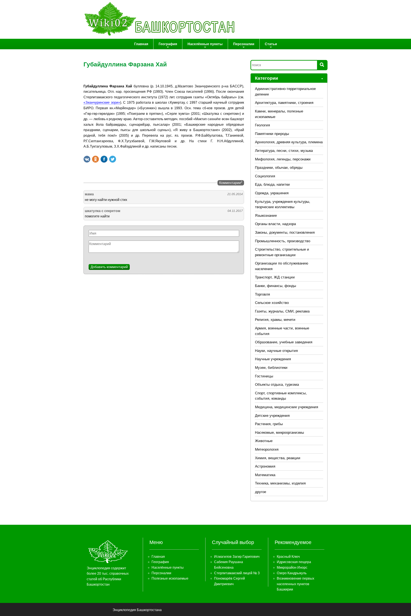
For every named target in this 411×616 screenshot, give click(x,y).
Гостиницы (264, 376)
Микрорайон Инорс (292, 567)
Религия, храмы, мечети (275, 320)
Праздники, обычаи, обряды (278, 168)
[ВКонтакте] (86, 159)
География (168, 44)
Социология (265, 176)
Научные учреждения (273, 359)
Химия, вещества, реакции (277, 458)
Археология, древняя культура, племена (289, 142)
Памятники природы (272, 134)
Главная (141, 44)
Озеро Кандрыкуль (292, 573)
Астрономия (265, 466)
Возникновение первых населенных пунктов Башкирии (295, 584)
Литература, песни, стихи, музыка (284, 151)
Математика (265, 475)
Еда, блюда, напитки (272, 184)
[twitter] (112, 159)
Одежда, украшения (272, 193)
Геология (262, 125)
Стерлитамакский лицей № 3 (237, 573)
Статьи (271, 44)
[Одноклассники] (95, 159)
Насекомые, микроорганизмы (279, 433)
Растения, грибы (269, 424)
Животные (264, 441)
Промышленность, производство (282, 241)
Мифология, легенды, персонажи (283, 159)
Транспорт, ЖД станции (275, 277)
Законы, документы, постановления (285, 232)
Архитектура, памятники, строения (284, 103)
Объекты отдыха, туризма (277, 385)
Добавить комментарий (109, 267)
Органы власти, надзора (275, 224)
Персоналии (243, 44)
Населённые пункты (205, 44)
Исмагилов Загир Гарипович (236, 556)
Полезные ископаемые (170, 578)
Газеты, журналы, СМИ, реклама (282, 311)
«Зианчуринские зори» (101, 102)
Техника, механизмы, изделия (280, 483)
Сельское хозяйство (272, 303)
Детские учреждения (272, 416)
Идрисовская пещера (294, 562)
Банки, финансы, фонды (275, 286)
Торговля (262, 294)
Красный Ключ (288, 556)
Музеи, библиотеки (271, 368)
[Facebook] (104, 159)
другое (260, 492)
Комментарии (230, 182)
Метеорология (266, 449)
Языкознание (266, 216)
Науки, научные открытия (276, 351)
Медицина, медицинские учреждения (286, 407)
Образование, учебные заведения (283, 342)
